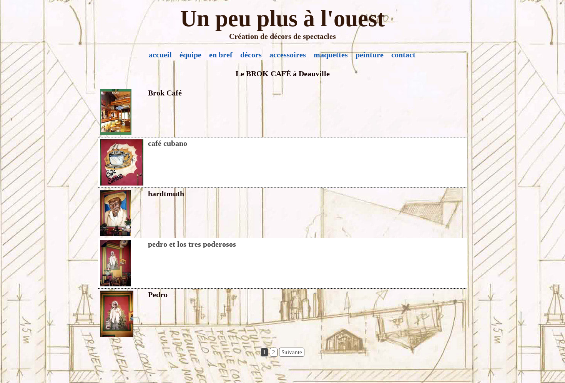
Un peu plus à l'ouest (282, 18)
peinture (370, 54)
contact (403, 54)
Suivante (291, 352)
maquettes (331, 54)
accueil (160, 54)
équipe (190, 54)
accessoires (287, 54)
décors (251, 54)
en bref (221, 54)
